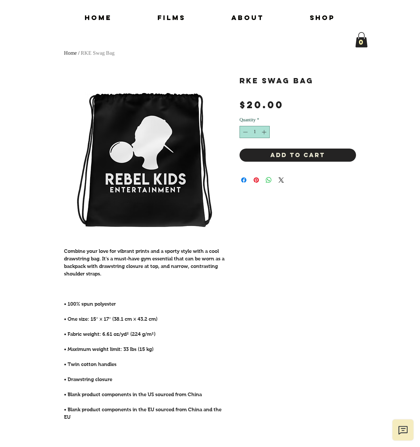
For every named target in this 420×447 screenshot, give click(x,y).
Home (70, 53)
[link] (361, 40)
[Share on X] (281, 180)
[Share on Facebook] (244, 180)
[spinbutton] (255, 132)
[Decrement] (245, 132)
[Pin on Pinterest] (256, 180)
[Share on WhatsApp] (269, 180)
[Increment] (265, 132)
